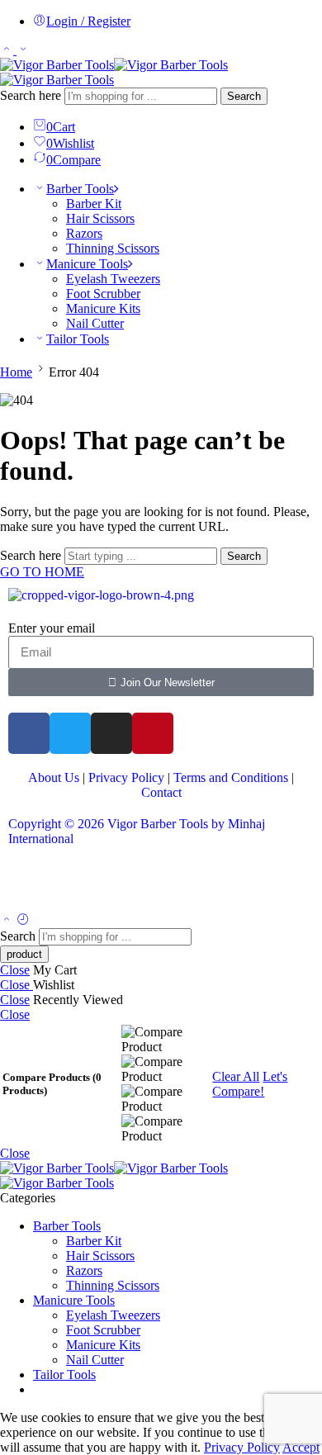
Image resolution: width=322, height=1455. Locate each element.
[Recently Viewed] (23, 920)
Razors (84, 233)
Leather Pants (43, 883)
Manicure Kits (103, 308)
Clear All (235, 1076)
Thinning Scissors (112, 248)
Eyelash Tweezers (113, 279)
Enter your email (51, 628)
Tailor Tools (77, 339)
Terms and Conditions (230, 777)
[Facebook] (29, 733)
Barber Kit (93, 204)
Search (244, 96)
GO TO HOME (42, 572)
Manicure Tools (87, 264)
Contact (161, 792)
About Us (53, 777)
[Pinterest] (152, 733)
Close (15, 970)
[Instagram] (111, 733)
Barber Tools (80, 189)
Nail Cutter (95, 323)
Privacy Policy (126, 777)
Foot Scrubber (103, 294)
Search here (32, 95)
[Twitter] (70, 733)
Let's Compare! (249, 1083)
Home (16, 372)
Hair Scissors (100, 218)
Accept (301, 1447)
